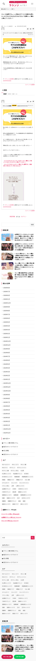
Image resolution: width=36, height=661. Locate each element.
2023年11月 (6, 387)
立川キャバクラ (26, 498)
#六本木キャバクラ (7, 476)
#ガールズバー (6, 464)
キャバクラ (14, 483)
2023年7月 (6, 402)
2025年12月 (7, 303)
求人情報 (6, 450)
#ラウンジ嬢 (5, 470)
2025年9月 (6, 307)
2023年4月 (6, 413)
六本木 (14, 489)
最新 (13, 94)
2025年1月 (6, 337)
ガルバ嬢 (27, 479)
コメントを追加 (30, 84)
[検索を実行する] (33, 537)
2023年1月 (6, 425)
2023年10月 (7, 391)
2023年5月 (6, 410)
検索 (32, 224)
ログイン (23, 216)
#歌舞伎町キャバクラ (27, 476)
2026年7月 (6, 291)
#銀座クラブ (10, 479)
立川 (18, 498)
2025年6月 (6, 318)
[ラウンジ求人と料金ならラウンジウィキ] (18, 4)
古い (17, 94)
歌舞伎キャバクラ (6, 495)
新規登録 (12, 216)
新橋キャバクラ (22, 492)
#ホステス (4, 467)
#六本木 (26, 473)
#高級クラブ (19, 479)
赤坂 (19, 501)
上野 (12, 486)
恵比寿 (14, 492)
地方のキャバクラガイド (10, 446)
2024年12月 (7, 341)
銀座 (24, 501)
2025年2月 (6, 333)
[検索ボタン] (4, 4)
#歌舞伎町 (17, 476)
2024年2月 (6, 375)
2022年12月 (7, 429)
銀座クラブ (15, 504)
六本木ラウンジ (6, 492)
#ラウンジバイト (21, 467)
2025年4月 (6, 326)
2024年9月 (6, 349)
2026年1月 (6, 299)
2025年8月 (6, 310)
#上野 (22, 470)
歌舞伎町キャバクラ (26, 495)
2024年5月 (6, 364)
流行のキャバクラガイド (10, 454)
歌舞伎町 (16, 495)
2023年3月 (6, 417)
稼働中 (5, 94)
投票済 (9, 94)
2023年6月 (6, 406)
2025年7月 (6, 314)
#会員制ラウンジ (17, 473)
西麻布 (4, 501)
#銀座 (3, 479)
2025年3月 (6, 329)
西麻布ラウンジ (12, 501)
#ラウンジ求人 (15, 470)
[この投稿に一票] (27, 29)
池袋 (3, 498)
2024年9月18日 (7, 80)
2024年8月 (6, 352)
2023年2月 (6, 421)
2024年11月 (6, 345)
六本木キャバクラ (23, 489)
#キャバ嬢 (23, 464)
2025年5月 (6, 322)
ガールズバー (5, 483)
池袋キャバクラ (11, 498)
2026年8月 (6, 288)
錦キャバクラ (24, 504)
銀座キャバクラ (6, 504)
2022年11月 (6, 433)
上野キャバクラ (20, 486)
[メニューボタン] (32, 4)
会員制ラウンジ (6, 489)
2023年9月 (6, 394)
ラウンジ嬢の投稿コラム (10, 443)
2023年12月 (7, 383)
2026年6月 (6, 295)
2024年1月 (6, 379)
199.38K (14, 105)
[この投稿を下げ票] (33, 29)
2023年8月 (6, 398)
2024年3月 (6, 371)
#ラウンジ (12, 467)
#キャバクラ (15, 464)
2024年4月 (6, 368)
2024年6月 (6, 360)
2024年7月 (6, 356)
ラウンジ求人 (5, 486)
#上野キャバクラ (6, 473)
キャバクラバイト (24, 483)
